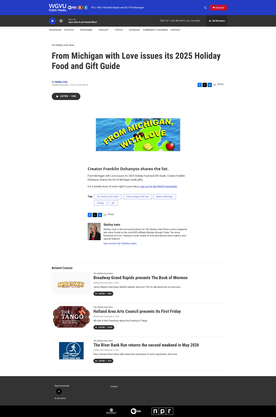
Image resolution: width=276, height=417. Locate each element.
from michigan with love (138, 196)
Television (55, 30)
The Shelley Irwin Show (63, 45)
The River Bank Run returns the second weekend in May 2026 (146, 345)
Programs (86, 30)
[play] (52, 21)
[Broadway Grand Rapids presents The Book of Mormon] (71, 283)
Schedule (134, 30)
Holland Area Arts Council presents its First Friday (137, 311)
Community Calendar (155, 30)
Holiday (100, 203)
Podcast (104, 30)
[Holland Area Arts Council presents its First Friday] (71, 317)
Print (221, 84)
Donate (219, 7)
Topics (119, 30)
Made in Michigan (164, 196)
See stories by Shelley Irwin (120, 243)
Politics (69, 30)
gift (113, 203)
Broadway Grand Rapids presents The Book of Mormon (140, 277)
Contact (176, 30)
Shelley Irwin (61, 81)
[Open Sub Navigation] (76, 30)
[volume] (61, 21)
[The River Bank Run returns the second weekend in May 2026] (71, 350)
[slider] (65, 20)
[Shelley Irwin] (94, 231)
